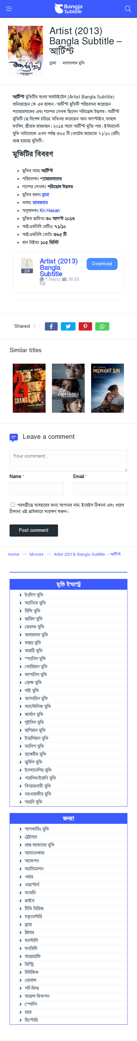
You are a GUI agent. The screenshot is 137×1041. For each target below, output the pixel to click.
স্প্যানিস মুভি (35, 658)
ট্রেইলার (31, 837)
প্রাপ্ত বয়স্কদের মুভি (39, 845)
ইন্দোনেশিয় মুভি (38, 770)
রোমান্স (30, 980)
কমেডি (30, 892)
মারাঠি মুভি (34, 650)
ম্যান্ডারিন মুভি (36, 698)
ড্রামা (52, 63)
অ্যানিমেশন (34, 869)
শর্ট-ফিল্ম (32, 988)
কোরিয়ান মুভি (36, 666)
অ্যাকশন (32, 861)
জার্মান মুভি (34, 714)
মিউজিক (32, 972)
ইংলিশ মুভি (34, 595)
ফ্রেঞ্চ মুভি (33, 682)
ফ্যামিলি (31, 948)
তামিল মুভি (34, 619)
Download (102, 264)
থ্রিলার (29, 932)
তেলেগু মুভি (34, 627)
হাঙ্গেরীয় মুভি (35, 754)
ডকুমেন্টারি (33, 916)
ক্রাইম (29, 900)
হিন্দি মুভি (32, 611)
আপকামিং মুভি (37, 829)
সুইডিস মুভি (34, 722)
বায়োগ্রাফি (33, 956)
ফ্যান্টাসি (31, 940)
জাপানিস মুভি (36, 674)
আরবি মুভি (33, 802)
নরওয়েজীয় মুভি (38, 794)
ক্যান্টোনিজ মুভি (38, 706)
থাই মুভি (32, 690)
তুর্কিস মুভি (33, 762)
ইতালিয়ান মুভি (36, 738)
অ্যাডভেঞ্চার (34, 853)
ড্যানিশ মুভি (34, 746)
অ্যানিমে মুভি (35, 603)
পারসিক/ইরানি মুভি (40, 778)
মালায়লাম (40, 202)
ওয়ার (29, 877)
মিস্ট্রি (29, 964)
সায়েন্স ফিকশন (37, 996)
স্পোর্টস (31, 1004)
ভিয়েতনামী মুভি (38, 786)
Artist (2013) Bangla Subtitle (59, 267)
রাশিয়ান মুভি (35, 730)
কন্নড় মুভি (33, 642)
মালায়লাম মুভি (73, 63)
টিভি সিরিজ (34, 908)
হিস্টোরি (31, 1020)
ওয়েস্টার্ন (32, 885)
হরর (28, 1012)
